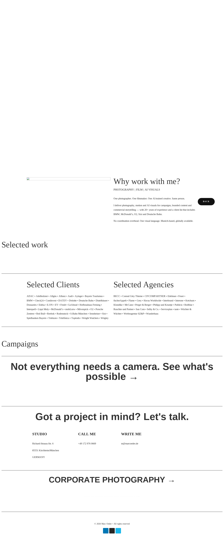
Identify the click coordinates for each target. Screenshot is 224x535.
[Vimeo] (118, 530)
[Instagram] (112, 530)
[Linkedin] (105, 530)
